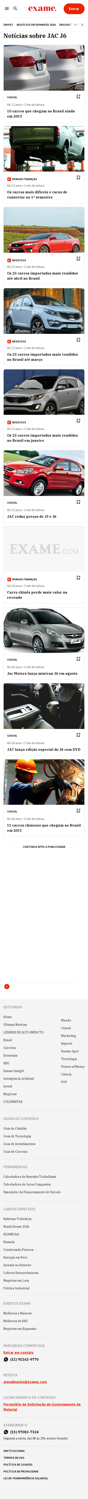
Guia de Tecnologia (17, 1136)
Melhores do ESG (15, 1321)
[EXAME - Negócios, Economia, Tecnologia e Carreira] (42, 8)
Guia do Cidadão (15, 1128)
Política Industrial (16, 1288)
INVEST (8, 24)
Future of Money (73, 1067)
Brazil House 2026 (16, 1227)
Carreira (9, 1048)
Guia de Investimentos (19, 1144)
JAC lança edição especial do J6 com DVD (43, 749)
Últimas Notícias (15, 1025)
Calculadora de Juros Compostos (27, 1184)
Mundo (66, 1020)
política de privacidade (20, 1471)
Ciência (66, 1074)
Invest (7, 1086)
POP (64, 1082)
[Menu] (6, 9)
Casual (66, 1028)
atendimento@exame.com (25, 1382)
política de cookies (17, 1464)
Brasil (7, 1040)
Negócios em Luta (16, 1281)
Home (7, 1017)
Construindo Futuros (18, 1250)
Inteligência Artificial (18, 1079)
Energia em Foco (15, 1257)
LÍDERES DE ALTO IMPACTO (23, 1032)
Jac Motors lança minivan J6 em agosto (42, 673)
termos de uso (13, 1457)
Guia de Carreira (15, 1152)
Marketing (68, 1036)
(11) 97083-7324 (24, 1432)
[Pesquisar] (15, 9)
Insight (65, 24)
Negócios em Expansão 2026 (36, 24)
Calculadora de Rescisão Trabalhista (29, 1177)
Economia (10, 1055)
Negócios (10, 1094)
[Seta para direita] (77, 24)
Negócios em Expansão (20, 1329)
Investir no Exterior (17, 1265)
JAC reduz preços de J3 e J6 (31, 516)
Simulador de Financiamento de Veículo (32, 1192)
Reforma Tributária (17, 1219)
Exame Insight (13, 1071)
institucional (14, 1451)
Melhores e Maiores (17, 1313)
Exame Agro (70, 1051)
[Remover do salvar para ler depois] (78, 96)
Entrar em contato (18, 1352)
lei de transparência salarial (25, 1478)
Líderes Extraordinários (20, 1273)
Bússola (9, 1242)
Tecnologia (69, 1059)
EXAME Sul (11, 1234)
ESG (6, 1063)
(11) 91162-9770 (24, 1359)
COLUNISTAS (12, 1102)
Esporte (66, 1043)
